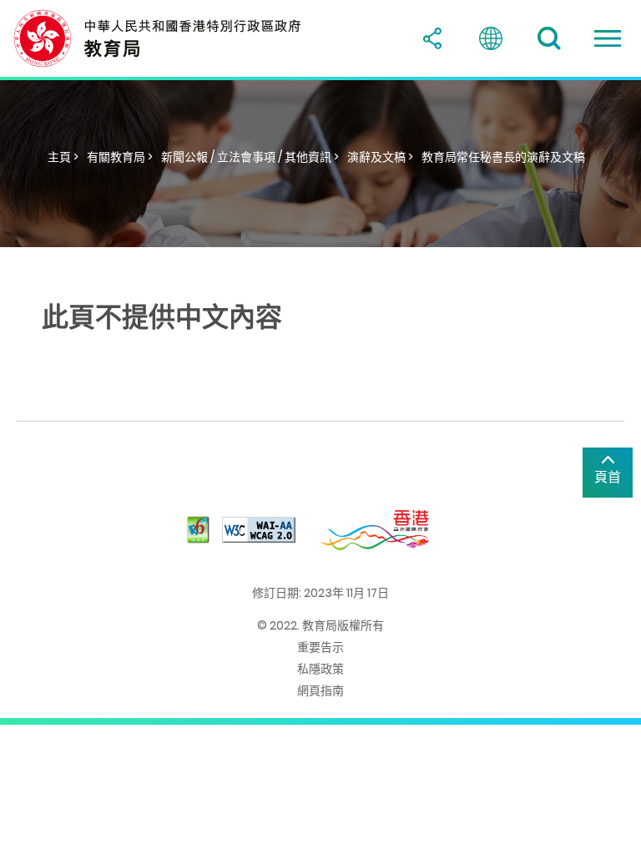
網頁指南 (320, 690)
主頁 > (63, 157)
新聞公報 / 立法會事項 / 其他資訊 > (250, 157)
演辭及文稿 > (380, 157)
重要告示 (320, 647)
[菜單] (607, 38)
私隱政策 (320, 668)
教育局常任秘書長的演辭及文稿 (503, 157)
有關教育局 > (120, 157)
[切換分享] (432, 38)
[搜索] (549, 38)
